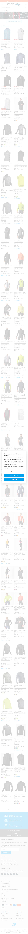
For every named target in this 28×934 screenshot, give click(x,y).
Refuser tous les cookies (14, 475)
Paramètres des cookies (14, 471)
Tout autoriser (14, 479)
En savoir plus (7, 468)
